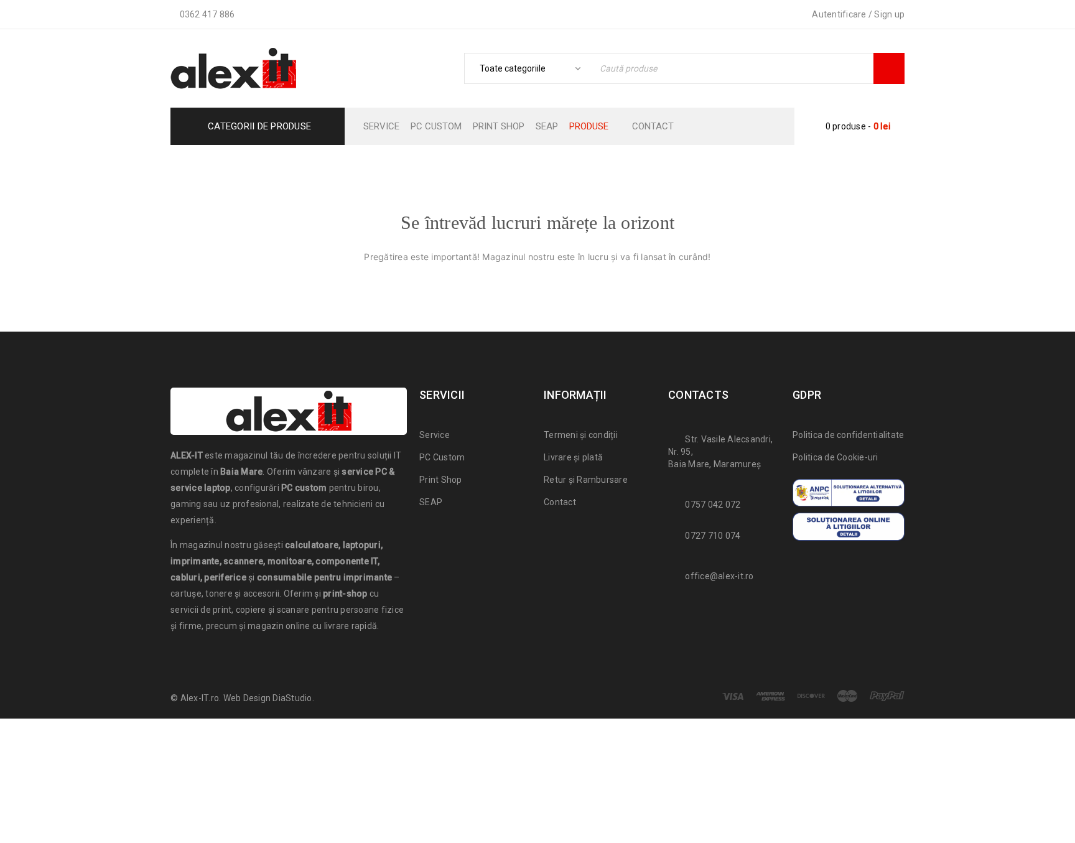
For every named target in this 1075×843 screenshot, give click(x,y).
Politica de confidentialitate (848, 435)
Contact (560, 502)
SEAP (430, 502)
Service (434, 435)
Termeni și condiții (581, 435)
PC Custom (442, 457)
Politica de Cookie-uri (835, 457)
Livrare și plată (573, 457)
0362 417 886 (207, 14)
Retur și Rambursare (586, 480)
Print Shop (440, 480)
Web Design (247, 698)
